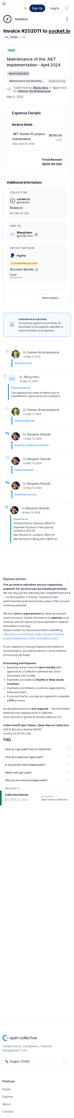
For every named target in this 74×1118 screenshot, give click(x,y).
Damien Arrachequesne (43, 352)
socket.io (21, 19)
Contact (8, 1111)
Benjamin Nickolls (39, 434)
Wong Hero (31, 377)
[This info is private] (36, 269)
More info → (12, 788)
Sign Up (37, 8)
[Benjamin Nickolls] (16, 436)
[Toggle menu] (66, 8)
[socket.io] (8, 19)
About (6, 1104)
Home (6, 1089)
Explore (7, 1096)
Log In (54, 8)
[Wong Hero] (9, 89)
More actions (50, 297)
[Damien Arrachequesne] (16, 354)
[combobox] (35, 1061)
